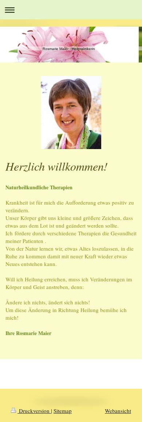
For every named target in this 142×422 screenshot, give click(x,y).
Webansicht (118, 410)
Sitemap (63, 410)
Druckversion (34, 410)
